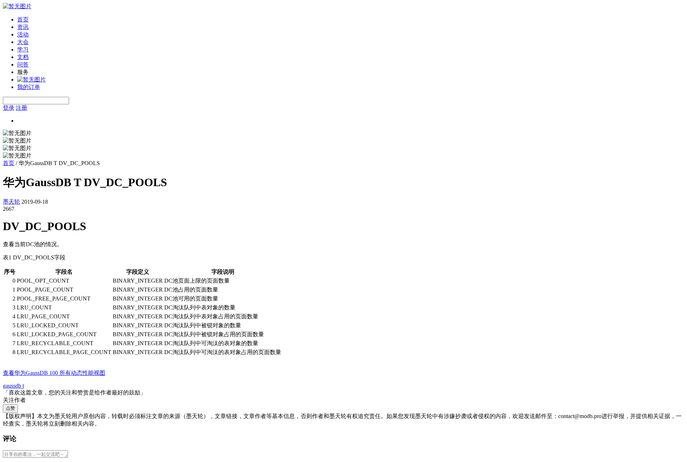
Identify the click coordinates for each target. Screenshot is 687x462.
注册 (21, 108)
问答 (23, 64)
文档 (23, 57)
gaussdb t (13, 386)
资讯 (23, 27)
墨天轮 (11, 202)
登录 (8, 108)
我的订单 (28, 87)
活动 (23, 34)
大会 (23, 42)
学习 (23, 49)
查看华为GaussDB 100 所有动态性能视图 (54, 373)
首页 (23, 19)
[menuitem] (350, 20)
